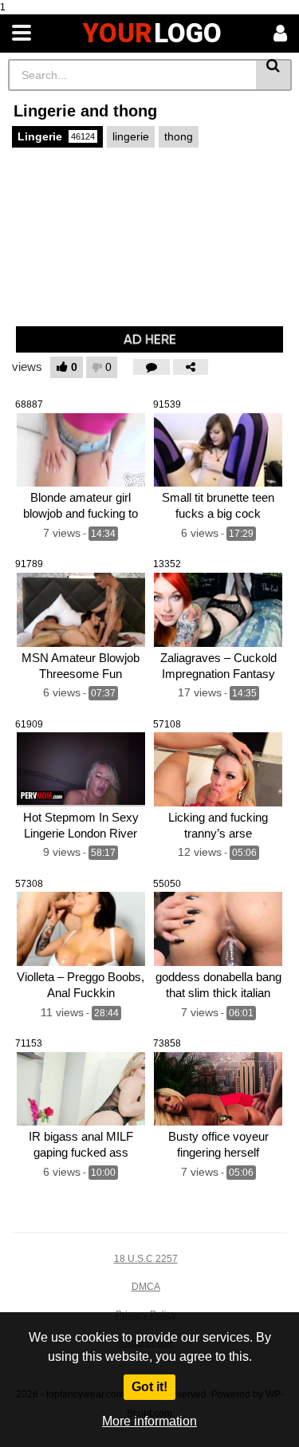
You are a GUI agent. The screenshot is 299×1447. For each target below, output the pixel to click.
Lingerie (56, 136)
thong (178, 136)
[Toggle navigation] (21, 33)
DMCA (146, 1286)
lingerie (130, 136)
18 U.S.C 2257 (146, 1258)
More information (149, 1421)
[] (274, 75)
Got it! (149, 1387)
